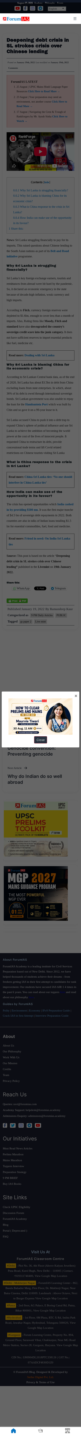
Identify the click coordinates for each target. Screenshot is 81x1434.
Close (41, 740)
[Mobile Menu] (74, 18)
